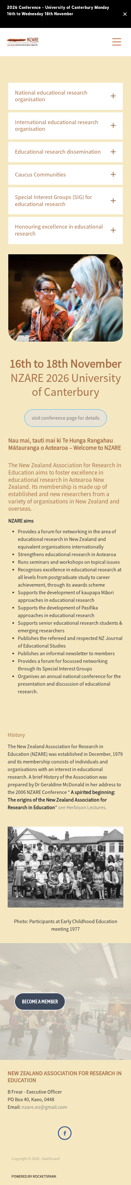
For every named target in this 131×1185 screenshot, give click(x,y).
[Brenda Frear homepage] (58, 42)
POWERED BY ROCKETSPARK (33, 1176)
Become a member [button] (40, 1001)
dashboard (51, 1158)
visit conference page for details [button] (66, 418)
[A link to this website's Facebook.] (65, 1133)
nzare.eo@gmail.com (44, 1107)
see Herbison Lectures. (82, 807)
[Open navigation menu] (116, 42)
